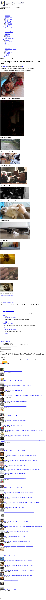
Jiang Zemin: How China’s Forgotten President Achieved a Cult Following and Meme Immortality (22, 502)
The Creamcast (6, 55)
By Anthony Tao (8, 19)
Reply (4, 315)
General (6, 11)
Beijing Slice (7, 34)
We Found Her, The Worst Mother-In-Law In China (14, 507)
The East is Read (8, 17)
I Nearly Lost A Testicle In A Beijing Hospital (13, 380)
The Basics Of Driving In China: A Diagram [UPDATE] (15, 473)
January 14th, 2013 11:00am (8, 311)
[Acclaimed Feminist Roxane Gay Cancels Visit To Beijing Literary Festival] (2, 565)
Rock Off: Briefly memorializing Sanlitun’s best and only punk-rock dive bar (18, 546)
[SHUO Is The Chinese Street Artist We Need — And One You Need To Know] (2, 512)
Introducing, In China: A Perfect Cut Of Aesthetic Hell (14, 450)
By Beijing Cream (8, 23)
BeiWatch (7, 12)
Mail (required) (6, 344)
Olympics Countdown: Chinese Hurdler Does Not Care (14, 465)
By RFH (7, 20)
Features (4, 39)
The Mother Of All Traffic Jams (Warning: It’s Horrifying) (15, 478)
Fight (6, 45)
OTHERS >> (7, 25)
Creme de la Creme (6, 54)
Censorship (7, 44)
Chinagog (7, 35)
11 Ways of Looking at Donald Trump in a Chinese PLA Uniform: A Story (18, 521)
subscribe (27, 359)
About (4, 592)
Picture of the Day (8, 52)
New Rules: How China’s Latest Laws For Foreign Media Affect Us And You (19, 570)
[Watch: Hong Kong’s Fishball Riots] (2, 580)
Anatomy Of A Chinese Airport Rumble (11, 415)
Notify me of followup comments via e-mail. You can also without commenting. (20, 359)
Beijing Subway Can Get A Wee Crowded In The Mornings (15, 406)
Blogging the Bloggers (7, 302)
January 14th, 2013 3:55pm (8, 323)
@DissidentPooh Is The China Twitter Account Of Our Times (16, 531)
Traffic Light (7, 36)
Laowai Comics (8, 28)
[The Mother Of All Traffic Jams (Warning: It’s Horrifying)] (2, 478)
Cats (12, 302)
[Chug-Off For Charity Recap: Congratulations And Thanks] (2, 401)
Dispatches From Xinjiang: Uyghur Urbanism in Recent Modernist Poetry (18, 560)
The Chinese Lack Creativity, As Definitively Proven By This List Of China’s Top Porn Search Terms (23, 430)
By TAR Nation (8, 21)
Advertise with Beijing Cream (8, 593)
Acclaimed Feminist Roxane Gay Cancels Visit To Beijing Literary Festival (18, 565)
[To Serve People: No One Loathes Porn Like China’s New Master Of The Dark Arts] (2, 455)
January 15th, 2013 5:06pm (10, 329)
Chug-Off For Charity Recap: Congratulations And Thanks (15, 401)
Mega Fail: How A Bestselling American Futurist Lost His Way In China (18, 575)
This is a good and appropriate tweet (11, 555)
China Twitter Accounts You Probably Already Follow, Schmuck (16, 435)
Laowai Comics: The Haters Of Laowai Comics (13, 425)
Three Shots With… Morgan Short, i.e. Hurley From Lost (15, 420)
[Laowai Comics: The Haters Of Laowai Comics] (2, 425)
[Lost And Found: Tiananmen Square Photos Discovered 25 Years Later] (2, 385)
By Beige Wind (8, 22)
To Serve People (8, 31)
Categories (5, 10)
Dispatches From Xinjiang (10, 29)
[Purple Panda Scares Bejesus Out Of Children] (2, 482)
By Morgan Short (8, 24)
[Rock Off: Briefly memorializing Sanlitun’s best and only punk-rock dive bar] (2, 546)
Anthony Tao (4, 66)
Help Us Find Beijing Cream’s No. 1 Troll (12, 375)
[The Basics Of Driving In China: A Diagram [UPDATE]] (2, 473)
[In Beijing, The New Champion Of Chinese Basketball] (2, 487)
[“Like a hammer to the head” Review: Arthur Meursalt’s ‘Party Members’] (2, 497)
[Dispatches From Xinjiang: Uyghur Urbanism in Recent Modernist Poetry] (2, 560)
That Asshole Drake (9, 32)
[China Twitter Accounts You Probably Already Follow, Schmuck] (2, 435)
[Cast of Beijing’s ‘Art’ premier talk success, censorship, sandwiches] (2, 541)
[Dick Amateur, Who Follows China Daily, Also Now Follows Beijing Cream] (2, 492)
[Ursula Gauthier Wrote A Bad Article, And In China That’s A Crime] (2, 584)
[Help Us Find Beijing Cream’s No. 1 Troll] (2, 375)
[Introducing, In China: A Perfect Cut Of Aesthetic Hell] (2, 450)
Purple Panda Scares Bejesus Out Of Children (13, 482)
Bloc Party (7, 40)
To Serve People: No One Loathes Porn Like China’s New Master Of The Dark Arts (20, 455)
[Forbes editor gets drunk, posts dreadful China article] (2, 550)
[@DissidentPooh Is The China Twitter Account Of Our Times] (2, 531)
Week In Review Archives (8, 594)
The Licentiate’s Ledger (9, 38)
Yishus (6, 37)
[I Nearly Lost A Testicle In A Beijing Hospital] (2, 380)
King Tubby (5, 322)
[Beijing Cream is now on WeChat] (2, 516)
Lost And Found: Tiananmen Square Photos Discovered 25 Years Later (17, 385)
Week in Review (8, 41)
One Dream (7, 16)
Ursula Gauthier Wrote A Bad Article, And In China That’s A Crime (17, 584)
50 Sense (7, 42)
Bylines (4, 18)
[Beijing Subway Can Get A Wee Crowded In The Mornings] (2, 406)
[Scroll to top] (3, 598)
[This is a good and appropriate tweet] (2, 555)
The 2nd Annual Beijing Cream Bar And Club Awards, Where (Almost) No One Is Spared (21, 410)
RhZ (10, 339)
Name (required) (6, 343)
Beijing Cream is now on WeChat (10, 516)
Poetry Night (7, 48)
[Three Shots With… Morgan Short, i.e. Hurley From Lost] (2, 420)
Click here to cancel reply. (5, 341)
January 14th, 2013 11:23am (10, 317)
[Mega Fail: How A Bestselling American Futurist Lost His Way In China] (2, 575)
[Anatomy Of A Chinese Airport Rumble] (2, 415)
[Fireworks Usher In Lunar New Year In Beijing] (2, 371)
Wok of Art (7, 15)
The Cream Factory (6, 26)
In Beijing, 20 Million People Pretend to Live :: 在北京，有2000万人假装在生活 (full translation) (23, 526)
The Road (7, 46)
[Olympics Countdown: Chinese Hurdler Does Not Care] (2, 465)
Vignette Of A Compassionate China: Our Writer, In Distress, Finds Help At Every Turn (20, 460)
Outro (6, 43)
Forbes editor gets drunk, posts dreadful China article (14, 550)
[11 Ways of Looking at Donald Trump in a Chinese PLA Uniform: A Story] (2, 521)
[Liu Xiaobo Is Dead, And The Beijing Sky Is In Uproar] (2, 536)
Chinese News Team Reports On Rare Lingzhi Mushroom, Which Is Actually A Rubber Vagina (22, 469)
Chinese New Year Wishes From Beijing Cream (13, 390)
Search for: (2, 7)
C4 (5, 51)
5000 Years (7, 13)
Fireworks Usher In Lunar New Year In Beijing (13, 371)
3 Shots (4, 56)
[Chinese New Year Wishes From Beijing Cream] (2, 390)
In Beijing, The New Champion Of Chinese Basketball (14, 487)
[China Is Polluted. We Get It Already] (2, 445)
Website (4, 345)
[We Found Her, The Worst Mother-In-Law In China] (2, 507)
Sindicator (7, 33)
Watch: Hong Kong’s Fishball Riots (11, 580)
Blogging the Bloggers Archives (7, 295)
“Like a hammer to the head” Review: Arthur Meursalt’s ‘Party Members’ (18, 497)
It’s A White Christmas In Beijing (10, 589)
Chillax (6, 50)
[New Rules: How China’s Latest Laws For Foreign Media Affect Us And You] (2, 570)
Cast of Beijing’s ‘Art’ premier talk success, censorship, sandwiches (17, 541)
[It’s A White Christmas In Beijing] (2, 589)
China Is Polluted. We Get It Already (11, 445)
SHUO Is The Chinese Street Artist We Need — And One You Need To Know (19, 512)
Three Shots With (8, 27)
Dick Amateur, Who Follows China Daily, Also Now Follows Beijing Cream (18, 492)
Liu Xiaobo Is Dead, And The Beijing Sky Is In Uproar (14, 536)
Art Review (7, 53)
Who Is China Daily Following (11, 49)
